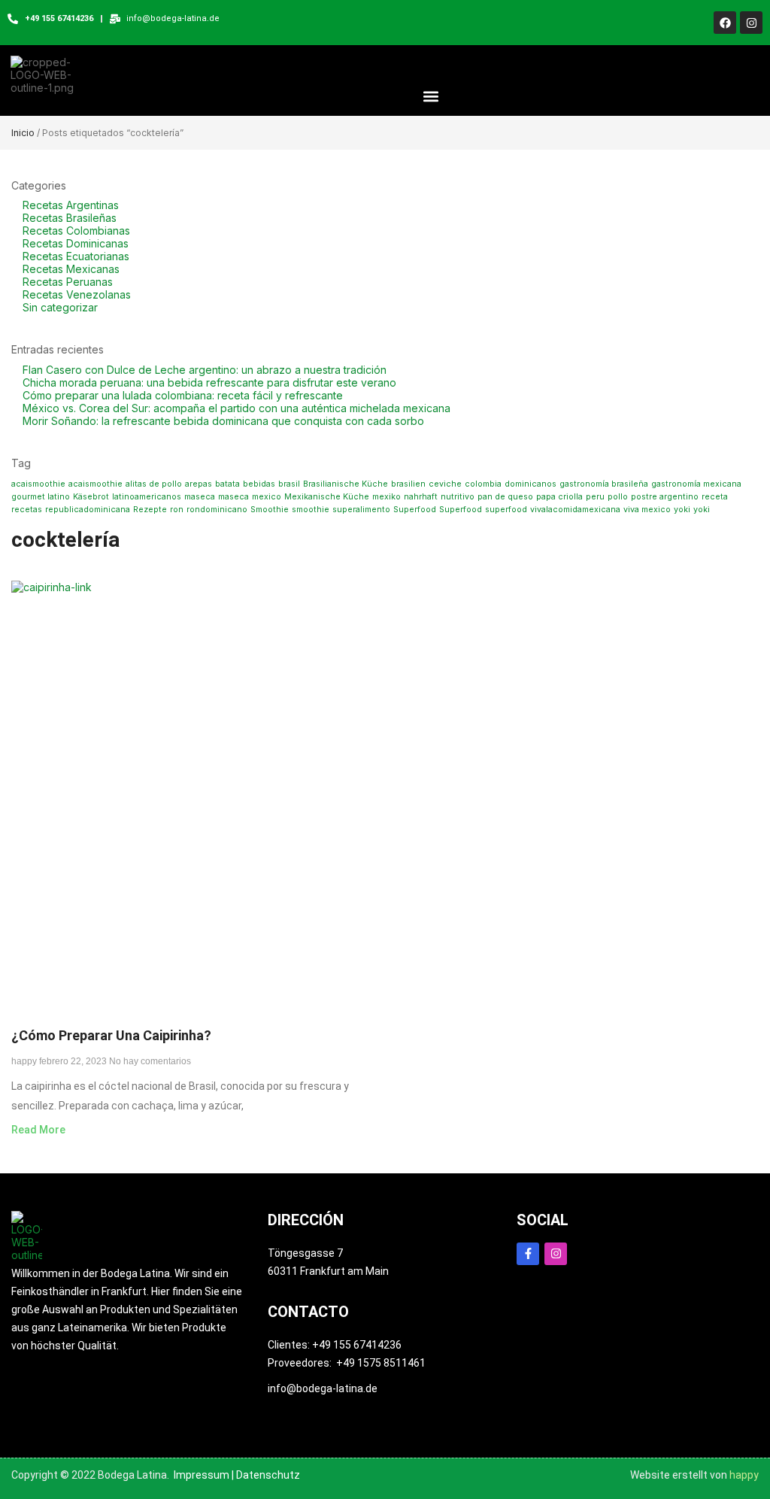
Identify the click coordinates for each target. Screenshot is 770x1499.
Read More (38, 1130)
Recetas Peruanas (68, 281)
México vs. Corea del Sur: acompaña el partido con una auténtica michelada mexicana (236, 408)
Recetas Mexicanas (71, 268)
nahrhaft (421, 497)
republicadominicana (87, 509)
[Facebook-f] (528, 1254)
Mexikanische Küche (326, 497)
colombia (483, 484)
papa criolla (559, 497)
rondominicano (216, 509)
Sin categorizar (60, 307)
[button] (431, 95)
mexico (266, 497)
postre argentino (665, 497)
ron (176, 509)
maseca (199, 497)
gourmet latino (40, 497)
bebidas (259, 484)
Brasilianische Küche (345, 484)
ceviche (445, 484)
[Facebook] (725, 22)
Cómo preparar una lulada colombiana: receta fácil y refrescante (183, 395)
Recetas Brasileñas (70, 217)
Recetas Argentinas (71, 205)
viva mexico (647, 509)
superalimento (361, 509)
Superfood (414, 509)
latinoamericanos (146, 497)
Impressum (201, 1475)
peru (595, 497)
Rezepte (150, 509)
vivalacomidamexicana (575, 509)
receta (715, 497)
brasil (289, 484)
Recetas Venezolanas (77, 294)
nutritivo (457, 497)
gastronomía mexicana (696, 484)
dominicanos (530, 484)
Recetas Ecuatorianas (76, 256)
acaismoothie (38, 484)
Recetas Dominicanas (76, 243)
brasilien (408, 484)
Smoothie (269, 509)
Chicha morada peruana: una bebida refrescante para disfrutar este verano (209, 382)
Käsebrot (91, 497)
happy (744, 1475)
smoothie (310, 509)
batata (227, 484)
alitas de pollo (154, 484)
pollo (618, 497)
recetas (26, 509)
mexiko (386, 497)
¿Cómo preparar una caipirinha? (111, 1035)
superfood (506, 509)
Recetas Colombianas (76, 230)
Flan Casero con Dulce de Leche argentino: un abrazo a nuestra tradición (205, 369)
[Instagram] (751, 22)
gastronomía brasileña (603, 484)
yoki (682, 509)
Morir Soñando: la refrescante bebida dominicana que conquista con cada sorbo (223, 420)
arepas (198, 484)
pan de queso (505, 497)
